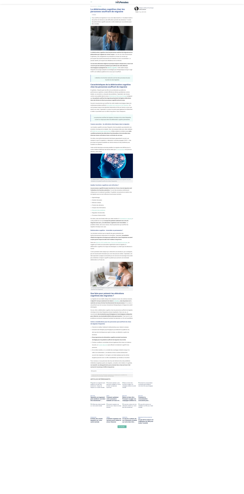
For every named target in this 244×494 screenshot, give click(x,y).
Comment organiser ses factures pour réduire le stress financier (113, 420)
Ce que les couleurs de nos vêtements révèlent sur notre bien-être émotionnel (129, 420)
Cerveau (99, 6)
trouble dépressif (103, 345)
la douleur (116, 301)
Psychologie (93, 417)
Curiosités (124, 417)
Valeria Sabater (142, 9)
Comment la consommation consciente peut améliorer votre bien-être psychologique (144, 398)
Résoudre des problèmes (98, 210)
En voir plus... (122, 426)
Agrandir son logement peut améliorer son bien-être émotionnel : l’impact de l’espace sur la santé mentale (98, 398)
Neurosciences (93, 6)
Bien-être (92, 395)
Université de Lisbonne (126, 218)
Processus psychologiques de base (145, 418)
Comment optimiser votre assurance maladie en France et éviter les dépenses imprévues (112, 398)
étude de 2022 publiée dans (112, 242)
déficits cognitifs (112, 67)
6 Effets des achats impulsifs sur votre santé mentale (96, 420)
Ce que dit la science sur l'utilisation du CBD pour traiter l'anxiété (145, 421)
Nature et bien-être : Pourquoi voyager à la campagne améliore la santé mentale (129, 398)
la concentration (120, 149)
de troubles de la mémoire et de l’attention (117, 105)
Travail (108, 417)
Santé (107, 395)
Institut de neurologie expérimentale (101, 131)
